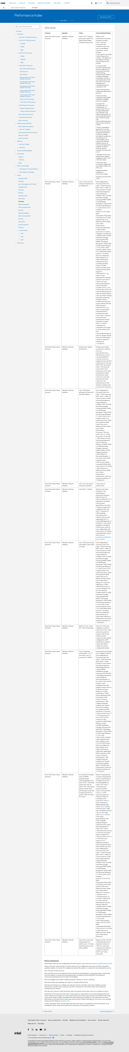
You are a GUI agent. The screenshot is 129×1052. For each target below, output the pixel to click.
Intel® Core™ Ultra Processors (27, 40)
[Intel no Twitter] (32, 1029)
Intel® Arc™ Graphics (24, 129)
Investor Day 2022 (23, 224)
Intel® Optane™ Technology (26, 172)
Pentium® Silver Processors (28, 111)
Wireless (21, 160)
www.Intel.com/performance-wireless (103, 538)
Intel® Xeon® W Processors (28, 102)
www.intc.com (64, 1001)
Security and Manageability (24, 150)
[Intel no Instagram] (45, 1029)
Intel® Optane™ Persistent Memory (28, 169)
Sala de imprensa (103, 1020)
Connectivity (20, 154)
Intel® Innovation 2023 (24, 207)
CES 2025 (21, 190)
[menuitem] (4, 7)
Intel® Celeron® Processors (25, 114)
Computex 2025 (22, 187)
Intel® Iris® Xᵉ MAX (23, 135)
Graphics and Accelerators (24, 123)
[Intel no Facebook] (28, 1029)
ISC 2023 (20, 210)
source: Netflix (104, 807)
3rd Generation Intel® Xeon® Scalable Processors (27, 86)
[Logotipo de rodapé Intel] (18, 1033)
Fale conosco (92, 1020)
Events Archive (23, 230)
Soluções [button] (31, 3)
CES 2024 (21, 201)
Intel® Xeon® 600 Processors (27, 68)
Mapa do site (32, 1023)
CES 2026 (21, 181)
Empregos (41, 1023)
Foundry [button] (67, 3)
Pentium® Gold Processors (27, 108)
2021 (22, 233)
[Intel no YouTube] (41, 1029)
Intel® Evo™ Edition (24, 144)
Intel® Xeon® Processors (25, 65)
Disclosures (20, 243)
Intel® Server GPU (23, 138)
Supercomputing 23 (23, 204)
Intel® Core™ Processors (25, 53)
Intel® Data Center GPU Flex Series (27, 132)
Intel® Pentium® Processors (26, 105)
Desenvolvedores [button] (44, 3)
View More (63, 20)
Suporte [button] (22, 3)
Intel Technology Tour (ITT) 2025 (27, 184)
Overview (19, 31)
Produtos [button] (12, 3)
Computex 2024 (22, 196)
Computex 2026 (22, 178)
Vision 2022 (21, 221)
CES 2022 (21, 227)
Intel (102, 841)
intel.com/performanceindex (90, 1042)
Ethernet (20, 157)
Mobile (22, 46)
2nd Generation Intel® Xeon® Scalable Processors (27, 91)
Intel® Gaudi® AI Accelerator (25, 126)
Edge (22, 50)
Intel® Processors (23, 120)
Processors (20, 34)
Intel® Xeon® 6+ (24, 71)
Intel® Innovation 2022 (24, 216)
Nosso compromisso (54, 1020)
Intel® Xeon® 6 (23, 74)
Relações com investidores (77, 1020)
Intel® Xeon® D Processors (27, 99)
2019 (22, 240)
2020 (22, 236)
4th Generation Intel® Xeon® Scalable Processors (27, 82)
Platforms (20, 141)
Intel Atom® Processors (25, 117)
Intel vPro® (22, 147)
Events (19, 175)
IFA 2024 (20, 193)
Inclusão (65, 1020)
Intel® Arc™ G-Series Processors (28, 37)
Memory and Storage (23, 166)
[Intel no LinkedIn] (36, 1029)
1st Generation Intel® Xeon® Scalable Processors (27, 95)
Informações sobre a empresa (37, 1020)
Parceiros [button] (57, 3)
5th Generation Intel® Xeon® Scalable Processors (27, 78)
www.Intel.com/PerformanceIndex (101, 963)
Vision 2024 (21, 198)
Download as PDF (105, 17)
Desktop (23, 43)
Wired (20, 163)
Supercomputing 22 (23, 213)
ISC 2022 (20, 219)
